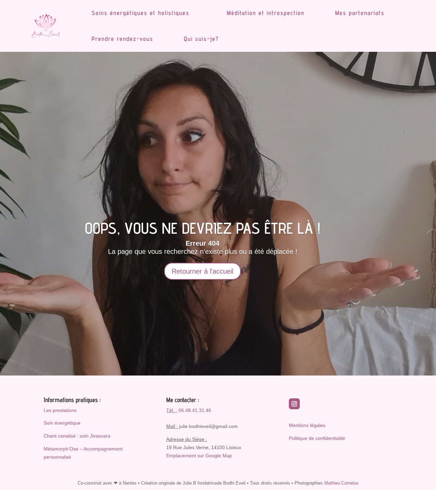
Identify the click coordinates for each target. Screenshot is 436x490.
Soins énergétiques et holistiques (140, 12)
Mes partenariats (360, 12)
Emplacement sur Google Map (199, 455)
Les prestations (60, 410)
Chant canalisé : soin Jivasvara (77, 436)
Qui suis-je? (201, 38)
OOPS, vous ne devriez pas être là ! (202, 228)
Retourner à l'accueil (202, 271)
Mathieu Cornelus (341, 483)
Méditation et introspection (266, 12)
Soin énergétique (62, 423)
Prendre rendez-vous (122, 38)
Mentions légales (307, 425)
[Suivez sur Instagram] (294, 403)
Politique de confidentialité (317, 438)
